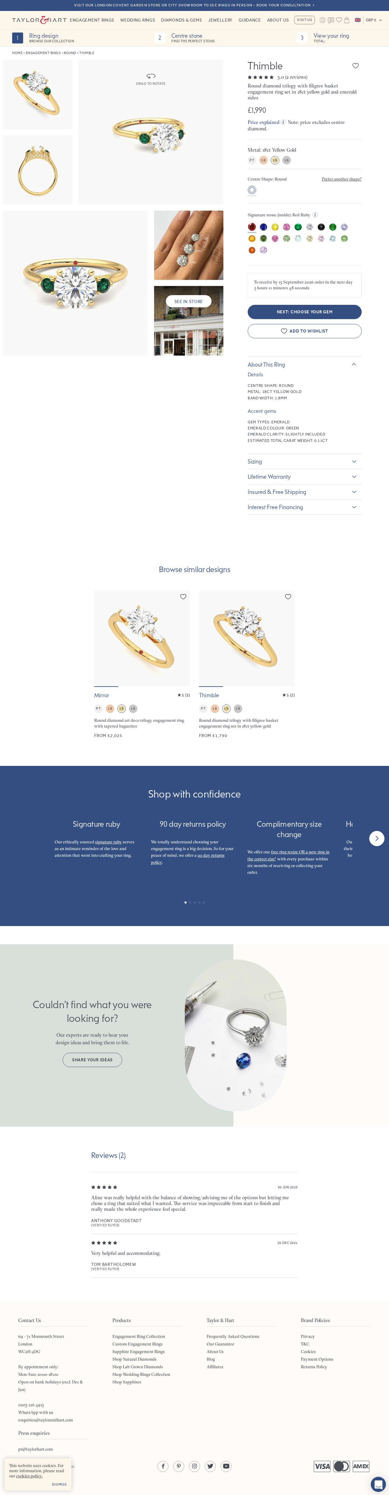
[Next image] (181, 638)
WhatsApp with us (35, 1412)
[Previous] (12, 838)
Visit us (304, 20)
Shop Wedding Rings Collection (141, 1374)
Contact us (331, 21)
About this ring (266, 364)
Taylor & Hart (39, 20)
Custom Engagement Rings (137, 1344)
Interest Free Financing (275, 507)
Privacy (308, 1336)
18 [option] (263, 160)
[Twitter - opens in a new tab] (210, 1466)
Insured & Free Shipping (277, 491)
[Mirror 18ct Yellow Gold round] (142, 665)
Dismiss (59, 1484)
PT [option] (252, 160)
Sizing (255, 461)
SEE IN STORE (188, 301)
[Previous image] (103, 638)
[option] (252, 191)
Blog (211, 1359)
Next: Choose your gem (305, 312)
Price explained (264, 122)
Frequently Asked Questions (233, 1336)
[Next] (376, 838)
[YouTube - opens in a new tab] (226, 1466)
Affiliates (215, 1366)
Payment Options (317, 1359)
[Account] (322, 20)
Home (17, 53)
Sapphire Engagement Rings (138, 1351)
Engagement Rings (92, 20)
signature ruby (108, 842)
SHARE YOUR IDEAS (92, 1060)
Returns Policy (314, 1366)
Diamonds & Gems (181, 20)
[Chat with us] (378, 1484)
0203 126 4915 (31, 1404)
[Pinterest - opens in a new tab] (178, 1466)
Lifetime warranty (269, 476)
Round (70, 53)
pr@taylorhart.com (35, 1449)
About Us (278, 20)
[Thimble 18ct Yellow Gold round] (247, 665)
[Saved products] (339, 20)
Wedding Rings (137, 20)
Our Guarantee (220, 1344)
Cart (347, 20)
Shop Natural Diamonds (134, 1359)
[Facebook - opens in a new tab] (163, 1466)
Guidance (250, 20)
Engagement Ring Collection (138, 1336)
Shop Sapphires (126, 1382)
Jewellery (220, 20)
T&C (305, 1344)
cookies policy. (29, 1476)
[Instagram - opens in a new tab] (194, 1466)
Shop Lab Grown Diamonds (137, 1366)
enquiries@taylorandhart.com (45, 1420)
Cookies (308, 1351)
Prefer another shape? (342, 179)
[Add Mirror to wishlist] (183, 597)
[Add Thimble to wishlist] (355, 66)
